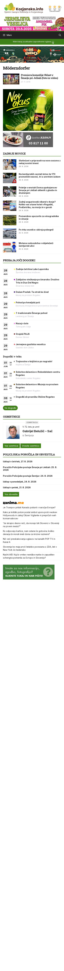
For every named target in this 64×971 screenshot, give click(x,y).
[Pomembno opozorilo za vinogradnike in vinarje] (9, 220)
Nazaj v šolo (22, 323)
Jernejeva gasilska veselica (31, 344)
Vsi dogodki (10, 408)
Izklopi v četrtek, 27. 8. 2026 (17, 461)
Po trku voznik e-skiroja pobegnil (36, 229)
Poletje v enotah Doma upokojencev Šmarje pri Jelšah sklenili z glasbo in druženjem (38, 190)
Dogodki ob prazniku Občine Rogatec (35, 397)
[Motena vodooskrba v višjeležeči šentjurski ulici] (9, 247)
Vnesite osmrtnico (30, 445)
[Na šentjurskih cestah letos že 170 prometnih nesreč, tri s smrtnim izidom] (9, 178)
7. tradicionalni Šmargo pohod (31, 313)
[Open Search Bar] (60, 35)
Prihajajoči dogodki (19, 260)
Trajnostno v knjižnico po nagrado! (34, 361)
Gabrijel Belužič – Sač (37, 431)
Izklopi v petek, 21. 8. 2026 (17, 487)
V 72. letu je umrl (30, 427)
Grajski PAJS (23, 334)
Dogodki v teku (12, 356)
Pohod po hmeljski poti (28, 302)
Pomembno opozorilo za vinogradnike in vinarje (39, 217)
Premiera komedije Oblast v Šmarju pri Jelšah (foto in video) (39, 76)
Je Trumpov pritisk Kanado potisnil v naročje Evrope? (29, 507)
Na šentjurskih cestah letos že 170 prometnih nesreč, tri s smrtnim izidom (39, 175)
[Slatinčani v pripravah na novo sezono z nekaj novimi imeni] (9, 164)
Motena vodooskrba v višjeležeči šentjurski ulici (36, 244)
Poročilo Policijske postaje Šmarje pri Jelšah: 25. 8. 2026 (30, 468)
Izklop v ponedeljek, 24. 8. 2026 (19, 481)
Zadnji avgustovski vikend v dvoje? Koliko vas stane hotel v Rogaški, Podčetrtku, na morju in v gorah (37, 204)
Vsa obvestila (11, 494)
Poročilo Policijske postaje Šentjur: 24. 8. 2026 (28, 476)
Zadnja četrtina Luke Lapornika (32, 269)
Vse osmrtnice (11, 445)
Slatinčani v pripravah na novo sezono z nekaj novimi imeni (40, 161)
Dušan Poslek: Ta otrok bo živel (32, 292)
